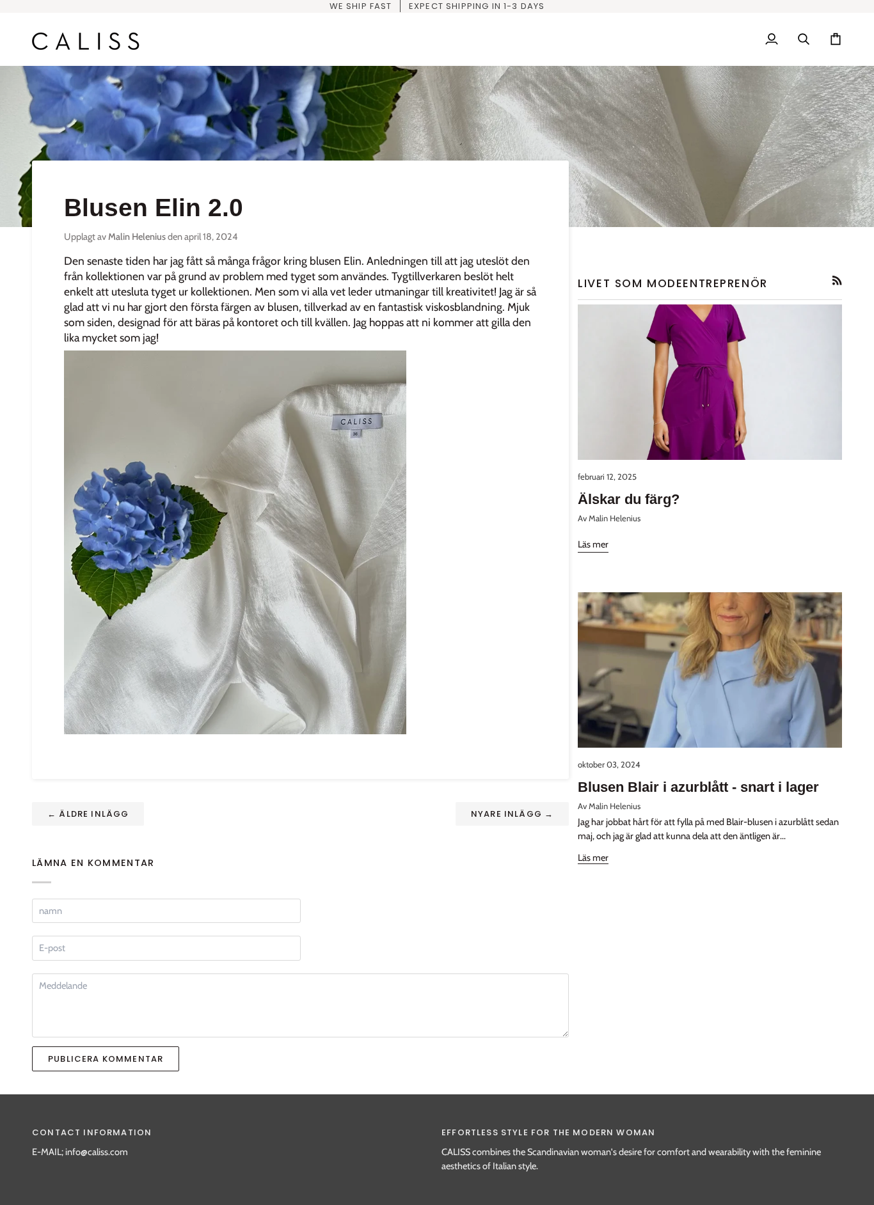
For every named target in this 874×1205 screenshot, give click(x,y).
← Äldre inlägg (88, 814)
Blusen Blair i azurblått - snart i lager (698, 787)
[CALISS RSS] (837, 280)
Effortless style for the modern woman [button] (548, 1132)
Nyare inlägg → (512, 814)
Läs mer (593, 544)
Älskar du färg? (628, 499)
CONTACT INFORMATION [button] (92, 1132)
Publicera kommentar (105, 1059)
